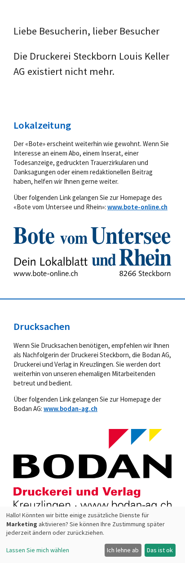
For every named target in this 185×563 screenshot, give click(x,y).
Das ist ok (160, 550)
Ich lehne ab (123, 550)
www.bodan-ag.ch (70, 408)
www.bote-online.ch (137, 207)
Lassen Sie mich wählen (37, 550)
